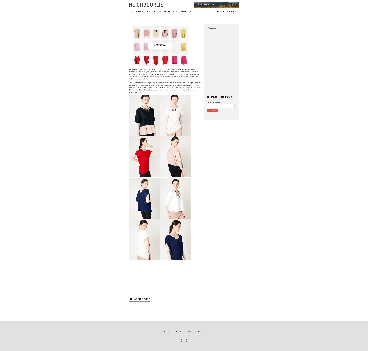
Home (166, 331)
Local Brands (137, 12)
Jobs (189, 331)
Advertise (201, 331)
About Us (178, 331)
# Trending (232, 12)
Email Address (214, 102)
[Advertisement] (165, 278)
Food (175, 12)
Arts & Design (154, 12)
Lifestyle (186, 12)
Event (167, 12)
